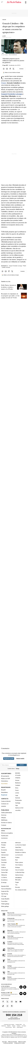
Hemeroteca (4, 781)
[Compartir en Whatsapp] (3, 68)
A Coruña (17, 775)
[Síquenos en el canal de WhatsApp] (7, 1006)
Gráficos (3, 867)
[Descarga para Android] (24, 987)
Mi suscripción (5, 776)
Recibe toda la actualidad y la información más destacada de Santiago (16, 967)
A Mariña (17, 777)
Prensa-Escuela (9, 1027)
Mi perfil (3, 790)
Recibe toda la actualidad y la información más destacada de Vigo (16, 973)
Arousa (17, 780)
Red (16, 860)
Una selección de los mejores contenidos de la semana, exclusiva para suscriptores (16, 925)
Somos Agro (4, 870)
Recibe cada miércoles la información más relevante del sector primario (15, 937)
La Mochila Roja (19, 872)
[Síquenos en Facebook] (3, 1001)
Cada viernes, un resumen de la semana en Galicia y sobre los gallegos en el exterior (15, 949)
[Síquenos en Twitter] (7, 1001)
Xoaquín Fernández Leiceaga (11, 94)
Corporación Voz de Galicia (9, 1024)
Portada (3, 845)
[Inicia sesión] (25, 2)
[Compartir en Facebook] (10, 68)
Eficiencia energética (7, 833)
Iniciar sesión (20, 758)
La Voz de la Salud (20, 845)
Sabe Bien (18, 847)
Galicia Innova (19, 875)
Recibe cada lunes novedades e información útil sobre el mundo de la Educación (16, 932)
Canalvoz (18, 1025)
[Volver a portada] (14, 2)
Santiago (17, 802)
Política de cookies (22, 1041)
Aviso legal (4, 1041)
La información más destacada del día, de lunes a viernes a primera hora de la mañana (16, 914)
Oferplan (3, 817)
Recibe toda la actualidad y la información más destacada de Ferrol (16, 961)
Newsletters (4, 792)
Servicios (3, 815)
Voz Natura (24, 1025)
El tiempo (3, 882)
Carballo (17, 785)
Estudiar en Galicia (20, 852)
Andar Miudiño (5, 899)
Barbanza (18, 782)
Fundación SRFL (19, 1024)
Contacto (3, 825)
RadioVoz (9, 1025)
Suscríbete (4, 783)
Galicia (3, 847)
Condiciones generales (8, 1043)
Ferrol (17, 790)
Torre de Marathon (6, 888)
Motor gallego (5, 906)
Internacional (4, 855)
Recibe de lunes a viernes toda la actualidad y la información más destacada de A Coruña (16, 955)
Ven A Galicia (19, 865)
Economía (4, 850)
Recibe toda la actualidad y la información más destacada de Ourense (16, 978)
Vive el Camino (19, 870)
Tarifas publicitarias (6, 812)
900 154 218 (14, 1015)
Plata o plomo (19, 862)
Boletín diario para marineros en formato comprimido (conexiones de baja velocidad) (15, 943)
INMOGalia (4, 820)
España (3, 852)
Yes (16, 884)
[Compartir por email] (7, 68)
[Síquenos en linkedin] (16, 1001)
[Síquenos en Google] (12, 1006)
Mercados (18, 879)
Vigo (16, 805)
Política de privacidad (12, 1041)
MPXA (14, 1027)
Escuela (17, 887)
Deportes (3, 860)
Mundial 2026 (5, 886)
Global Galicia (19, 850)
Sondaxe (13, 1025)
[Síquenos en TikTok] (3, 1006)
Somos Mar (4, 872)
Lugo (16, 795)
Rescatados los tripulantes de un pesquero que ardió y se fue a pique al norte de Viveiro (10, 296)
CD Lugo (3, 896)
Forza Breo (4, 901)
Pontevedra (18, 800)
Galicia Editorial (19, 1027)
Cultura (3, 865)
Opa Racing (4, 893)
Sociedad (4, 862)
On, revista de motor (20, 890)
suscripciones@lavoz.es (14, 1018)
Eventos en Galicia (6, 822)
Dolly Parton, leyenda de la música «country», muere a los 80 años (8, 287)
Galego (17, 768)
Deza (16, 788)
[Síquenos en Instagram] (12, 1001)
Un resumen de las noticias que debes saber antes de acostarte (15, 920)
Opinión (3, 857)
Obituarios (4, 875)
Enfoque (17, 867)
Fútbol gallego (5, 903)
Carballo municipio (6, 267)
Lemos (17, 792)
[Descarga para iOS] (21, 987)
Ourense (17, 798)
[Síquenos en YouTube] (20, 1001)
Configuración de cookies (19, 1043)
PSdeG (3, 83)
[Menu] (2, 2)
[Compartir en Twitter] (13, 68)
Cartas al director (6, 801)
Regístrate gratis (9, 758)
